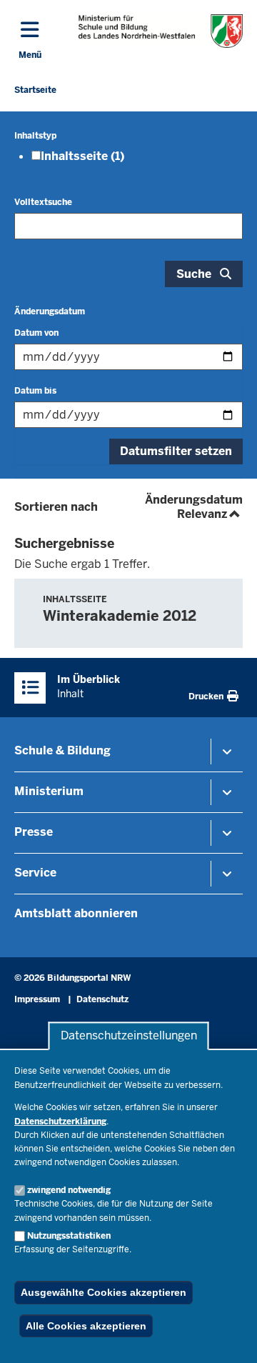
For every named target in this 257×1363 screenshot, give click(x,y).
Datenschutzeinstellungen (129, 1036)
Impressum (37, 999)
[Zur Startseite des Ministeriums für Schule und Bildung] (161, 31)
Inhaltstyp (35, 135)
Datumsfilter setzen (176, 451)
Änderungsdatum (49, 311)
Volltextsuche (43, 202)
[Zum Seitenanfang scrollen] (228, 1336)
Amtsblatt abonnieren (76, 913)
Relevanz (210, 513)
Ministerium (49, 791)
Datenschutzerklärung (60, 1121)
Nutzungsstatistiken (69, 1236)
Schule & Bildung (62, 750)
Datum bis (35, 390)
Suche (193, 273)
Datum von (36, 333)
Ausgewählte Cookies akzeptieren (103, 1292)
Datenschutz (102, 999)
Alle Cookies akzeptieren (86, 1326)
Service (35, 872)
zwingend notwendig (69, 1190)
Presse (33, 831)
